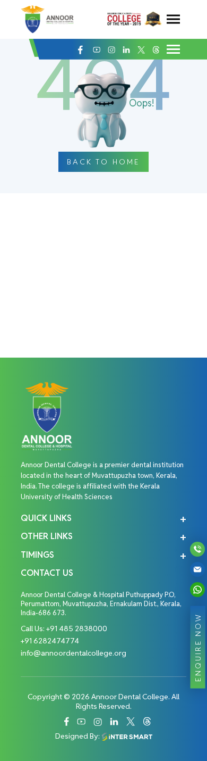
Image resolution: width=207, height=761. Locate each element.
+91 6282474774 (50, 641)
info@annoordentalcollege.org (73, 653)
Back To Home (103, 162)
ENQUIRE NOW (198, 647)
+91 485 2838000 (76, 628)
